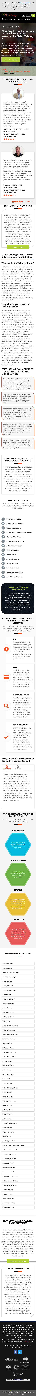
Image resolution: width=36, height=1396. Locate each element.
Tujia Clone (8, 1061)
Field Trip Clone (9, 1114)
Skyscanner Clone (10, 1039)
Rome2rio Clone (9, 1163)
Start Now (18, 247)
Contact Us (27, 1345)
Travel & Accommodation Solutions (17, 71)
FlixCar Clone (8, 1110)
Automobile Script (13, 559)
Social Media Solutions (14, 577)
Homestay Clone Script (11, 972)
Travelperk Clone (9, 1203)
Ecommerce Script (13, 568)
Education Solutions (13, 528)
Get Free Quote (10, 60)
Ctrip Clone (7, 1021)
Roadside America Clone (12, 1149)
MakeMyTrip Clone (10, 1101)
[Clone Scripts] (9, 14)
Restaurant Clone (9, 999)
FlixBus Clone (8, 1105)
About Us (13, 1345)
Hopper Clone (8, 1118)
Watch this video (25, 3)
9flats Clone (8, 1092)
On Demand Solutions (14, 519)
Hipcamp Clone (9, 1198)
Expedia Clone (8, 1096)
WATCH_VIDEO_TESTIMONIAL (14, 134)
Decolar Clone (8, 1048)
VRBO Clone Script (10, 977)
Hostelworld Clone (10, 1172)
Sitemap (20, 1345)
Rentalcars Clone (9, 1167)
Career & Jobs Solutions (14, 524)
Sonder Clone (8, 1189)
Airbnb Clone (8, 1079)
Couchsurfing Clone (10, 1052)
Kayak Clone (8, 981)
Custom (18, 769)
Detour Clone (8, 1127)
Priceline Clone (9, 1003)
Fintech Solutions (12, 550)
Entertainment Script (14, 546)
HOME (4, 69)
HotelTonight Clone (10, 1056)
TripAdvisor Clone (10, 985)
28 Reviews (30, 202)
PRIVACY (27, 1341)
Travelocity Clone (10, 990)
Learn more (12, 1394)
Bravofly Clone (8, 1017)
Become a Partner (18, 1347)
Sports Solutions (12, 555)
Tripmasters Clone (10, 1158)
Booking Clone (8, 1012)
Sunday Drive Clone (10, 1123)
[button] (28, 15)
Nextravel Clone (9, 1207)
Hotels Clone (8, 1008)
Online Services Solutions (15, 541)
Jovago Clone (8, 1043)
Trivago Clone (8, 1074)
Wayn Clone (8, 968)
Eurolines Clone (9, 1132)
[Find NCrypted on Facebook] (16, 1351)
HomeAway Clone (10, 1030)
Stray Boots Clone (9, 1154)
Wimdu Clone (8, 963)
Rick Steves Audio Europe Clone (14, 1145)
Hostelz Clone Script (10, 1180)
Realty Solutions (12, 563)
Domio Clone (8, 1194)
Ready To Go (7, 769)
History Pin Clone (9, 1141)
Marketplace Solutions (14, 572)
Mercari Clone (8, 1065)
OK (23, 1394)
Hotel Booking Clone (10, 1087)
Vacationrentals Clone (11, 1034)
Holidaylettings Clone (11, 1025)
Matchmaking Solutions (15, 537)
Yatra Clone (8, 994)
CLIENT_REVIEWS (10, 136)
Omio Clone (8, 1136)
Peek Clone (7, 1070)
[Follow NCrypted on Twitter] (20, 1351)
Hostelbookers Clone (10, 1176)
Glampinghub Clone (10, 1185)
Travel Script (8, 1083)
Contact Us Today (18, 1261)
